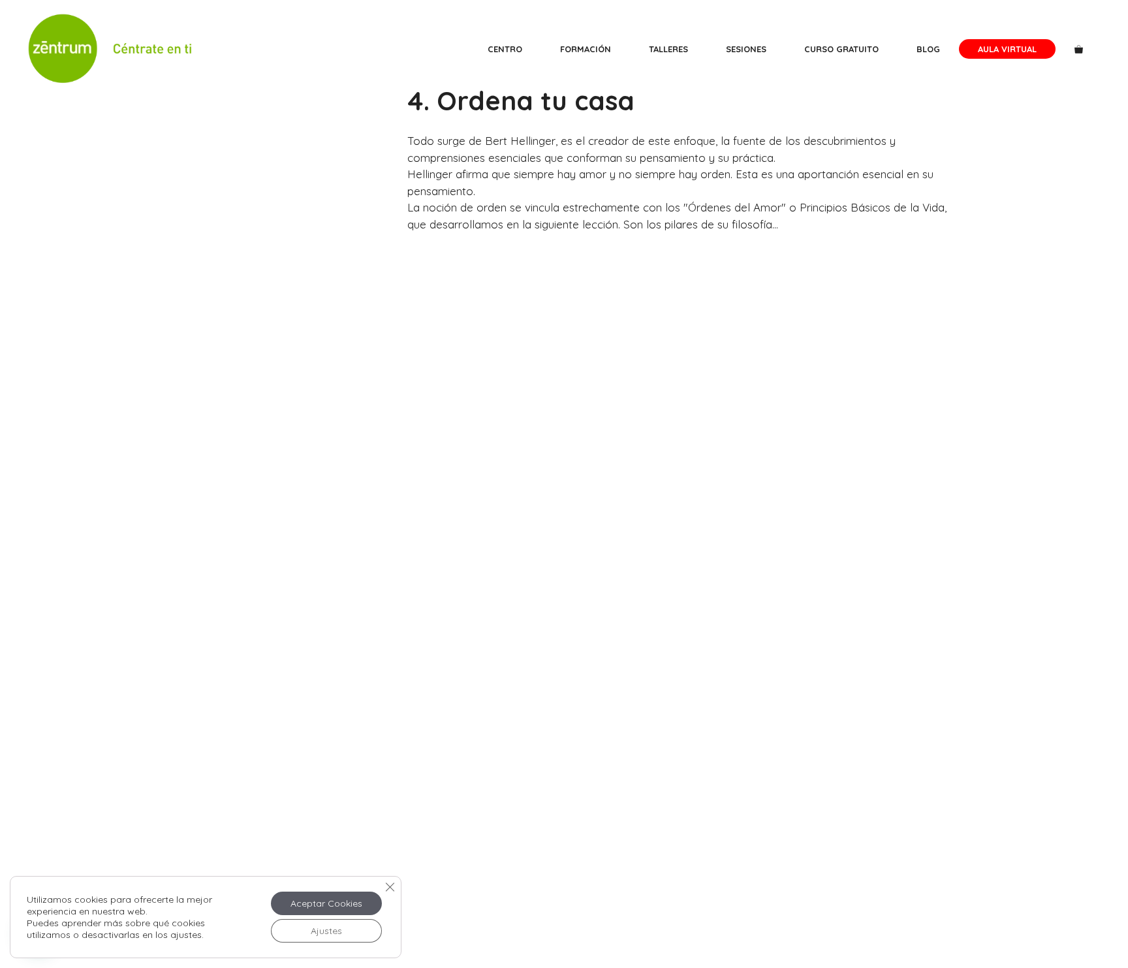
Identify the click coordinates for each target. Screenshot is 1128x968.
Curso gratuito (841, 49)
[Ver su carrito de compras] (1079, 49)
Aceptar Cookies (326, 903)
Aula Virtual (1007, 49)
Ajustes (326, 931)
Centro (505, 49)
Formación (585, 49)
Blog (928, 49)
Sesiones (746, 49)
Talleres (668, 49)
